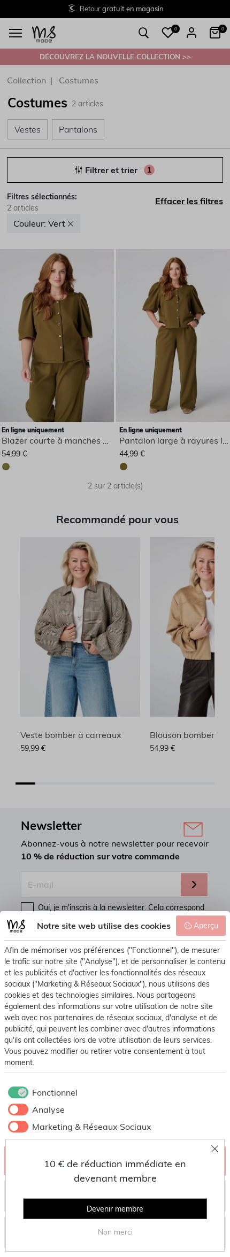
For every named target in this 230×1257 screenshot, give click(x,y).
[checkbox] (41, 1092)
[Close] (215, 1148)
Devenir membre (115, 1209)
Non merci (115, 1232)
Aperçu (206, 925)
